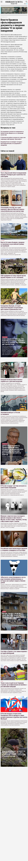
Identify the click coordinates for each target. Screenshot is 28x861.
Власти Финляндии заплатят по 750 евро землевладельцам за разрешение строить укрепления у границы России (13, 753)
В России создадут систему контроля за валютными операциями (13, 486)
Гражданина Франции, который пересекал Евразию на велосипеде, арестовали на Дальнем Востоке (12, 307)
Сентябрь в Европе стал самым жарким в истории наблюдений (14, 652)
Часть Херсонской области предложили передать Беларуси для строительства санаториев (13, 174)
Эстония (2, 240)
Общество (14, 4)
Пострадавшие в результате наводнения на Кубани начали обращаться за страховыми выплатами (12, 133)
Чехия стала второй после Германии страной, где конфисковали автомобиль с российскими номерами (14, 684)
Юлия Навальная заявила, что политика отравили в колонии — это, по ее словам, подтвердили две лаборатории (13, 341)
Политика (5, 337)
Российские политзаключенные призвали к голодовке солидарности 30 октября (14, 549)
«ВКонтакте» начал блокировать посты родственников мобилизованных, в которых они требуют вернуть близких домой (13, 579)
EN (26, 3)
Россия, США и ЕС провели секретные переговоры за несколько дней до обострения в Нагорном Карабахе (14, 616)
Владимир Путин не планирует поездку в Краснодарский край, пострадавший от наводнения (11, 143)
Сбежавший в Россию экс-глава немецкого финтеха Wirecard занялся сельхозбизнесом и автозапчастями (12, 209)
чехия (2, 681)
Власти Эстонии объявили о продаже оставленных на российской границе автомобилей (12, 244)
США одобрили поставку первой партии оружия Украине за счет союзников (13, 276)
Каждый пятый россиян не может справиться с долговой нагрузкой (11, 380)
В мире (4, 611)
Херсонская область (5, 171)
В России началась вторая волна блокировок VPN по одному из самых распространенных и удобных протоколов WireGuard (14, 716)
